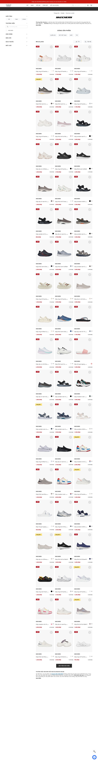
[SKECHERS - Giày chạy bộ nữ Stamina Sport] (64, 511)
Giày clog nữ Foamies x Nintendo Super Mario (48, 299)
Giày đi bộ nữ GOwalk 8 (80, 559)
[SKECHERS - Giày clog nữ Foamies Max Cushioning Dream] (64, 55)
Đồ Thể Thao (63, 35)
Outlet (62, 13)
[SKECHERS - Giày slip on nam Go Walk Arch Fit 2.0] (64, 218)
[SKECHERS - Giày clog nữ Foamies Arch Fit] (83, 641)
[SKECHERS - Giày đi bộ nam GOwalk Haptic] (45, 250)
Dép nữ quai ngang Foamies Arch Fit (46, 527)
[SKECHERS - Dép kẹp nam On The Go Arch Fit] (83, 316)
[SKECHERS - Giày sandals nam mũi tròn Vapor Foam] (64, 381)
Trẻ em (38, 5)
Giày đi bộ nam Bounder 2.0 (43, 494)
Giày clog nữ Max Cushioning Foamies (46, 331)
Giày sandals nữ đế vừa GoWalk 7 (83, 201)
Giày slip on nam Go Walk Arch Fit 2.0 (65, 234)
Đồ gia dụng (54, 5)
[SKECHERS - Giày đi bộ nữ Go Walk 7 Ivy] (64, 120)
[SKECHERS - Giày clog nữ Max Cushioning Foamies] (45, 316)
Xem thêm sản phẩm (64, 665)
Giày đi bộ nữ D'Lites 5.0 (61, 201)
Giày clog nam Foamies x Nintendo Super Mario (49, 592)
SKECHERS (10, 30)
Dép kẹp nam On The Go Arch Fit (83, 331)
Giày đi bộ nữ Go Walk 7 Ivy (62, 136)
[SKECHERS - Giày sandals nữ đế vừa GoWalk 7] (83, 185)
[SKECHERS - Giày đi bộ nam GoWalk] (83, 153)
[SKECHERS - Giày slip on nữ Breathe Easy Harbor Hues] (45, 543)
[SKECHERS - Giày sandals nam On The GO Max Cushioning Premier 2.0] (83, 120)
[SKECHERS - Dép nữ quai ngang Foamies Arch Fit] (45, 511)
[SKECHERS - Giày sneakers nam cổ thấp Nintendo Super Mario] (64, 478)
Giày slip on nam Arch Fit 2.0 (43, 201)
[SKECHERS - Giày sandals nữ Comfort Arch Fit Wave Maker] (45, 218)
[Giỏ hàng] (91, 5)
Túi (77, 35)
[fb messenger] (94, 757)
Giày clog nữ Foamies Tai (42, 136)
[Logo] (8, 5)
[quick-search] (94, 751)
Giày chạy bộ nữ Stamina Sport (63, 527)
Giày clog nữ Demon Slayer (62, 657)
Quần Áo (53, 35)
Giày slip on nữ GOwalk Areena (44, 364)
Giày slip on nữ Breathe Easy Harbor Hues (47, 559)
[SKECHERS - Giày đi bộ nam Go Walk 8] (45, 88)
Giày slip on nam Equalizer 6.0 (63, 624)
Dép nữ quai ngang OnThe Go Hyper (84, 364)
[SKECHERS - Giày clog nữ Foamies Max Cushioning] (45, 55)
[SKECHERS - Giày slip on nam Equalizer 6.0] (64, 608)
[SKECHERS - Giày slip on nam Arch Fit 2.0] (45, 185)
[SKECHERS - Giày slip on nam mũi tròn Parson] (45, 381)
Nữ (27, 5)
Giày (71, 35)
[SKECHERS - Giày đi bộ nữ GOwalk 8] (83, 543)
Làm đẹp (45, 5)
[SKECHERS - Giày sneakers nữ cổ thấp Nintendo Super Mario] (83, 446)
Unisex (24, 19)
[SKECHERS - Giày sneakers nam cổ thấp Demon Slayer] (83, 381)
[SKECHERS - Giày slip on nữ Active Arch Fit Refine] (83, 283)
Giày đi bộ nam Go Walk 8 (43, 104)
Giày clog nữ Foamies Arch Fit (82, 657)
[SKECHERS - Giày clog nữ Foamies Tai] (45, 120)
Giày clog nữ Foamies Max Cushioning (46, 71)
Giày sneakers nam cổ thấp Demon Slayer (85, 396)
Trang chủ (56, 13)
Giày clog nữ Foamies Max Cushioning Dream (67, 71)
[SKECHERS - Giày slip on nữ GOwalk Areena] (45, 348)
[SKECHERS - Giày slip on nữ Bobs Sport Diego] (45, 153)
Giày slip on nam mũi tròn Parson (45, 396)
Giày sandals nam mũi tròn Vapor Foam (65, 396)
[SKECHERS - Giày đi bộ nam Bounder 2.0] (45, 478)
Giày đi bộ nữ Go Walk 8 (61, 559)
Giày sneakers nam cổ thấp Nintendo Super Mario (68, 494)
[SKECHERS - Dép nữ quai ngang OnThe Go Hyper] (83, 348)
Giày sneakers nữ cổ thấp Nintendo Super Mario (49, 624)
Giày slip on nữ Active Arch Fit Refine (84, 299)
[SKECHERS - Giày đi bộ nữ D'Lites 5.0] (64, 185)
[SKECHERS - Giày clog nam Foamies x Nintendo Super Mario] (45, 576)
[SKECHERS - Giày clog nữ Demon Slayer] (64, 641)
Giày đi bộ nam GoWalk (80, 169)
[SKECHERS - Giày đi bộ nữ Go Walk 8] (64, 543)
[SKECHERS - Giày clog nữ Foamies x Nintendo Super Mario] (45, 283)
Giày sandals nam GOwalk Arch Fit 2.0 (84, 234)
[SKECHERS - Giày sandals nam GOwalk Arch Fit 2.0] (83, 218)
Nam (32, 5)
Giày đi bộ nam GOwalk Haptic (44, 266)
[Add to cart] (51, 46)
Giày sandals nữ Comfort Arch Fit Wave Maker (48, 234)
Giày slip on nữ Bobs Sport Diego (45, 169)
